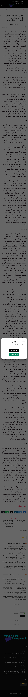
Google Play (13, 354)
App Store (12, 350)
